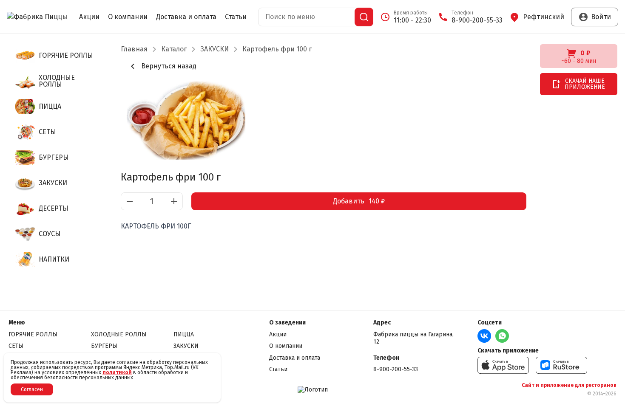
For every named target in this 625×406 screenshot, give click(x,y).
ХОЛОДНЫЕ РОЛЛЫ (119, 334)
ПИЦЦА (183, 334)
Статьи (236, 17)
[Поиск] (364, 17)
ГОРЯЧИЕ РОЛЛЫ (33, 334)
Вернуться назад (168, 66)
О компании (128, 17)
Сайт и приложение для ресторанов (569, 385)
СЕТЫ (16, 346)
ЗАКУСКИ (214, 49)
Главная (134, 49)
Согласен (32, 389)
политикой (117, 372)
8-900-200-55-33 (395, 369)
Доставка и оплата (186, 17)
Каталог (174, 49)
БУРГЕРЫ (104, 346)
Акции (89, 17)
